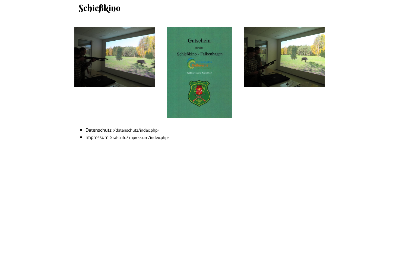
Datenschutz (99, 130)
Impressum (97, 138)
